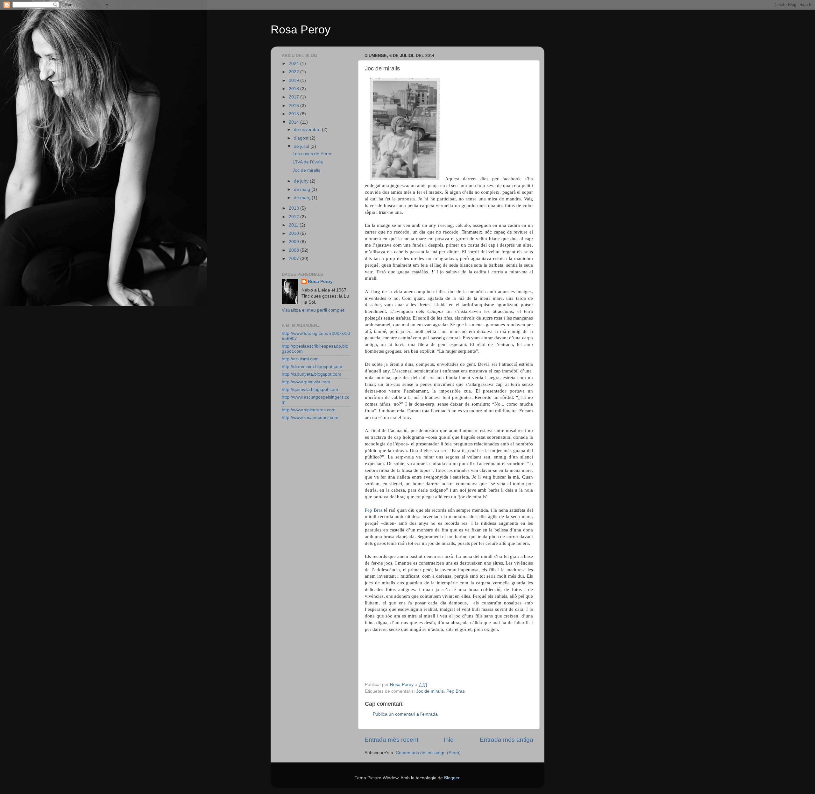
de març (303, 197)
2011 (294, 225)
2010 (294, 233)
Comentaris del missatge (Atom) (428, 752)
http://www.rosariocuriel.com (310, 417)
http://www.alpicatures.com (309, 410)
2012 (294, 216)
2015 (294, 114)
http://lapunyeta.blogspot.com (311, 374)
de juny (302, 181)
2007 (294, 258)
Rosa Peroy (300, 29)
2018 (294, 88)
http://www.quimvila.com (306, 381)
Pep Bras (374, 510)
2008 (294, 250)
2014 (294, 122)
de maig (302, 189)
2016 (294, 105)
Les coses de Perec (312, 153)
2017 (294, 97)
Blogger (451, 778)
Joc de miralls (430, 691)
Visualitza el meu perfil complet (313, 310)
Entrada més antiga (506, 739)
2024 (294, 63)
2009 (294, 241)
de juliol (302, 146)
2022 (294, 71)
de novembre (308, 129)
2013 (294, 208)
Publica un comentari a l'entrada (405, 714)
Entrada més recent (391, 739)
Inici (449, 739)
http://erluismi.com (300, 359)
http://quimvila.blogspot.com (310, 389)
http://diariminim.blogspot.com (312, 366)
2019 (294, 80)
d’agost (302, 138)
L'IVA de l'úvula (308, 162)
